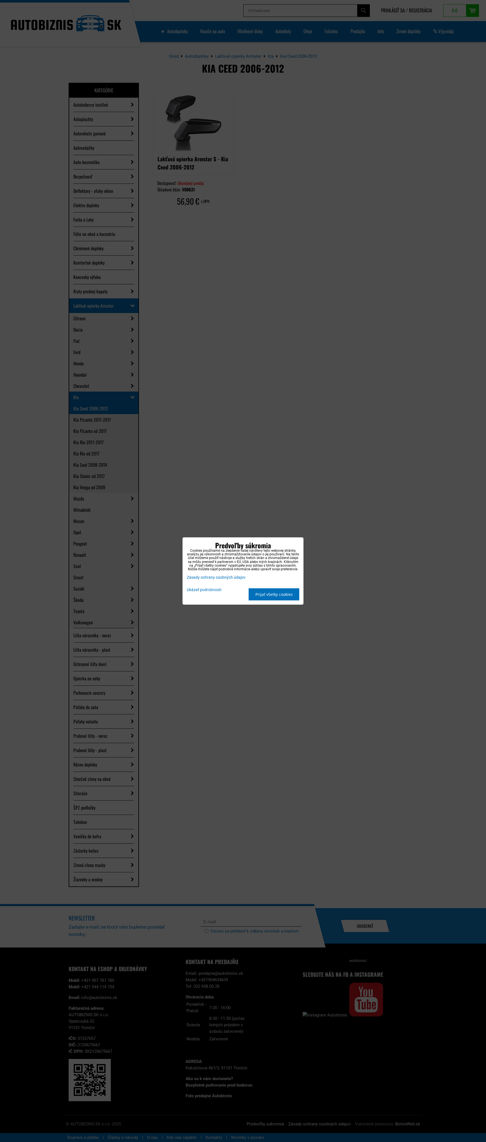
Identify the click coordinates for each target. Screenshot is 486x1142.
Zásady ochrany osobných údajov (216, 577)
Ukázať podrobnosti (204, 590)
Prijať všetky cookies (274, 594)
